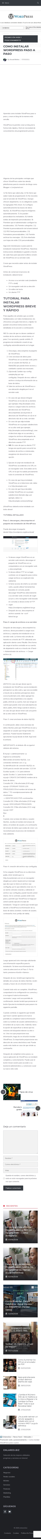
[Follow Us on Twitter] (9, 1511)
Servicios (6, 1485)
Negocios (6, 1473)
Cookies (16, 1533)
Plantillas (6, 1497)
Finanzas (6, 1489)
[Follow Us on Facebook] (5, 1511)
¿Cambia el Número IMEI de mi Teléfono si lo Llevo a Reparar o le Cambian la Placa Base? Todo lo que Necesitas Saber (27, 1400)
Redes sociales (9, 1477)
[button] (38, 3)
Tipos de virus (26, 1092)
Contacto (7, 1533)
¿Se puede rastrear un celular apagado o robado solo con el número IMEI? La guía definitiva (28, 1421)
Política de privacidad (29, 1533)
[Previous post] (3, 1092)
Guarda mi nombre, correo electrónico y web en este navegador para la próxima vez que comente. (21, 1178)
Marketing (7, 1493)
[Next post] (38, 1108)
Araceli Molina (14, 59)
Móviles (6, 1481)
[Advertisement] (20, 90)
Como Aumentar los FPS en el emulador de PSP (27, 1362)
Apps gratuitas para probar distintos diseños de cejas (26, 1379)
